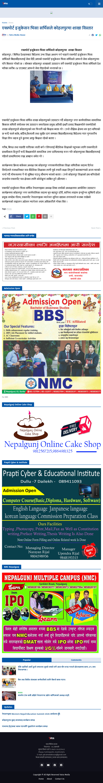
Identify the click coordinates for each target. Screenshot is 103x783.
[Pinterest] (39, 216)
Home (4, 23)
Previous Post (9, 228)
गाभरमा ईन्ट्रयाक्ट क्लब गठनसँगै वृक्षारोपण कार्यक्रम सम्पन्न (25, 726)
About (49, 779)
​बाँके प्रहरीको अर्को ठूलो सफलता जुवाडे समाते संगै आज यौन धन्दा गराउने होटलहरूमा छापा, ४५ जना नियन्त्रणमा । (56, 668)
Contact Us (59, 779)
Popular (27, 660)
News (11, 23)
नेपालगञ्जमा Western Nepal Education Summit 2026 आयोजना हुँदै (31, 714)
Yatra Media (65, 775)
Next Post (95, 228)
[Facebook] (93, 35)
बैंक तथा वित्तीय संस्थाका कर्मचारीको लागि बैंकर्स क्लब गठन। (42, 680)
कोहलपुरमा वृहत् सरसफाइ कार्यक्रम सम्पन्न (18, 720)
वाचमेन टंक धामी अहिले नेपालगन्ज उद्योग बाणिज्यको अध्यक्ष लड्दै (43, 695)
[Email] (45, 216)
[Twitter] (96, 35)
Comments (76, 660)
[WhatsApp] (100, 35)
